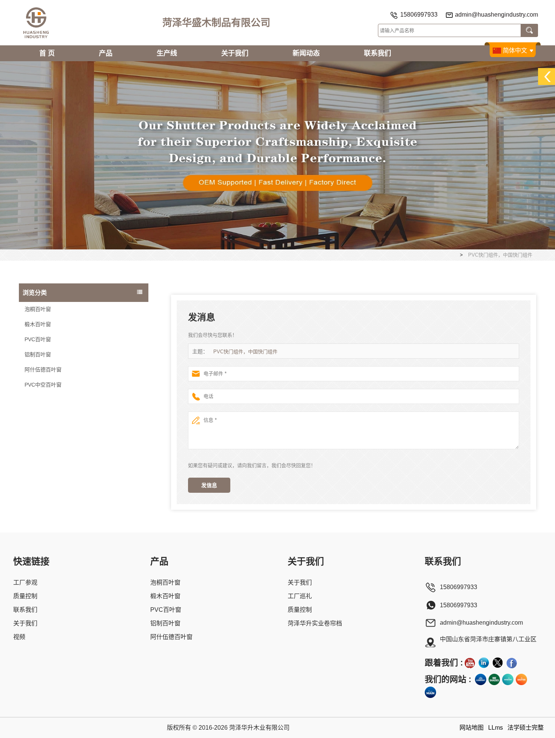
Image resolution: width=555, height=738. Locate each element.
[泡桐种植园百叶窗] (277, 155)
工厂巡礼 (300, 596)
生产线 (167, 53)
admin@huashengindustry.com (496, 14)
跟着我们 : (444, 662)
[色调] (494, 679)
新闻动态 (306, 53)
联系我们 (377, 53)
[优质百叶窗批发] (521, 679)
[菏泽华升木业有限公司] (36, 23)
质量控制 (25, 596)
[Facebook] (511, 662)
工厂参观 (25, 582)
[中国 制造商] (83, 396)
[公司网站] (480, 679)
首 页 (47, 53)
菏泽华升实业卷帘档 (315, 623)
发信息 (209, 485)
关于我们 (234, 53)
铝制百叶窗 (38, 354)
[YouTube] (469, 662)
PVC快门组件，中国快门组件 (245, 351)
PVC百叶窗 (38, 339)
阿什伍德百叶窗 (43, 370)
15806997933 (419, 14)
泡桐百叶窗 (38, 309)
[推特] (497, 662)
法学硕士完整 (525, 727)
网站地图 (471, 727)
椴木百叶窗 (38, 324)
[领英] (483, 662)
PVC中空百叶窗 (43, 385)
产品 (106, 53)
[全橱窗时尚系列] (507, 679)
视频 (19, 637)
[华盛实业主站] (430, 692)
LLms (495, 727)
